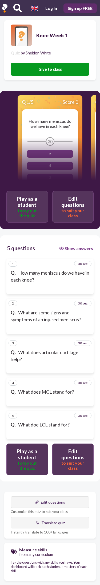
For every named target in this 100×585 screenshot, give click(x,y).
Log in (51, 8)
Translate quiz (53, 522)
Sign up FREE (80, 8)
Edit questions (53, 502)
